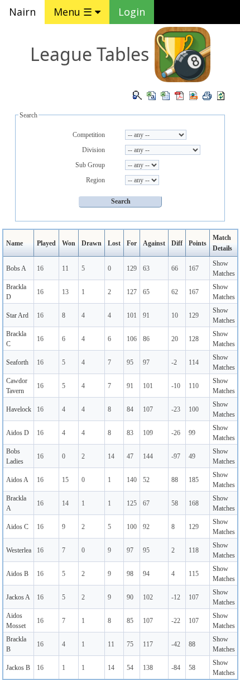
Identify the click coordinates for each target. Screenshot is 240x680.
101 (132, 315)
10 (174, 315)
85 (130, 621)
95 (130, 362)
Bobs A (16, 268)
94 (146, 574)
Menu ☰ (74, 11)
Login (131, 11)
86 (146, 339)
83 (130, 433)
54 (130, 668)
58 (174, 503)
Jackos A (18, 597)
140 (132, 480)
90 (130, 597)
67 (146, 503)
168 (194, 503)
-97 (175, 456)
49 (192, 456)
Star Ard (17, 315)
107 (148, 409)
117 (148, 644)
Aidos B (17, 574)
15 (65, 480)
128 (194, 339)
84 (130, 409)
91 (146, 315)
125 (132, 503)
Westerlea (18, 550)
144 (148, 456)
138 (148, 668)
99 (192, 433)
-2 (174, 362)
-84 (175, 668)
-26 (175, 433)
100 (194, 409)
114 (194, 362)
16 (40, 268)
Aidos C (17, 527)
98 (130, 574)
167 (194, 268)
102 (148, 597)
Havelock (18, 409)
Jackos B (18, 668)
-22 (175, 621)
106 (132, 339)
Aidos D (17, 433)
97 (146, 362)
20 (174, 339)
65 (146, 292)
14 (111, 456)
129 (132, 268)
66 (174, 268)
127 (132, 292)
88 (174, 480)
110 (194, 386)
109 (148, 433)
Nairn (22, 11)
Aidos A (17, 480)
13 (65, 292)
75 (130, 644)
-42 (175, 644)
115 (194, 574)
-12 (175, 597)
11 (65, 268)
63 (146, 268)
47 (130, 456)
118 (194, 550)
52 (146, 480)
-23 (175, 409)
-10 (175, 386)
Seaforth (17, 362)
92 (146, 527)
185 (194, 480)
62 (174, 292)
